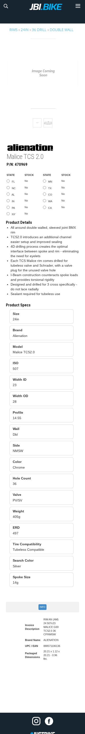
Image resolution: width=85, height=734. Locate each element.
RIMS (13, 29)
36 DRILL (39, 29)
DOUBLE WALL (61, 29)
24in (25, 29)
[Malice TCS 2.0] (48, 123)
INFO (42, 607)
